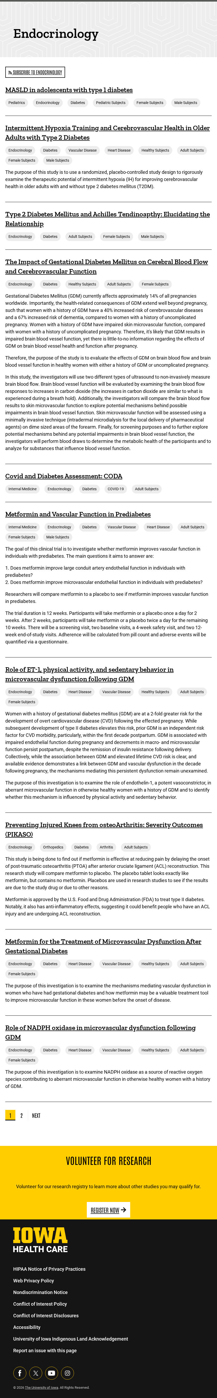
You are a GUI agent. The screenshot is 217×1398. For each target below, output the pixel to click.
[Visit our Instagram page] (67, 1373)
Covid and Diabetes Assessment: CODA (63, 476)
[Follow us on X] (35, 1373)
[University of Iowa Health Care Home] (40, 1239)
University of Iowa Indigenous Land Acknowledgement (70, 1339)
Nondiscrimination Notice (40, 1292)
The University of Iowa (41, 1388)
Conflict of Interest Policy (40, 1304)
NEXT (36, 1115)
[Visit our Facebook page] (19, 1373)
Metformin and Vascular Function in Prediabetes (78, 514)
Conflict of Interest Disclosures (46, 1315)
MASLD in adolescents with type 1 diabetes (69, 89)
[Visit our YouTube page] (51, 1373)
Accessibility (26, 1327)
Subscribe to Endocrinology (37, 72)
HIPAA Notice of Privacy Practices (49, 1269)
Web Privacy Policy (33, 1280)
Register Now (105, 1210)
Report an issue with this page (45, 1350)
